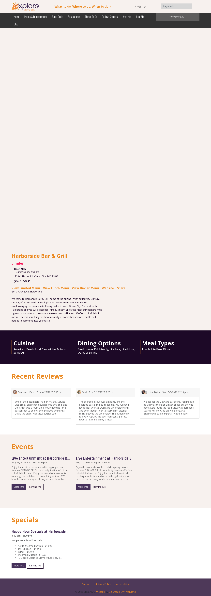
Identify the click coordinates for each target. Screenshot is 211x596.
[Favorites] (69, 256)
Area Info (127, 17)
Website (108, 288)
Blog (16, 24)
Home (16, 17)
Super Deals (57, 17)
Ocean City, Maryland (124, 591)
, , (36, 276)
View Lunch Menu (56, 288)
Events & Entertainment (35, 17)
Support (86, 584)
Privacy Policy (103, 584)
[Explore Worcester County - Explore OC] (25, 6)
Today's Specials (110, 17)
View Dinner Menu (85, 288)
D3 (110, 591)
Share (121, 288)
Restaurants (74, 17)
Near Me (140, 17)
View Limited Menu (26, 288)
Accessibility (122, 584)
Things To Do (91, 17)
